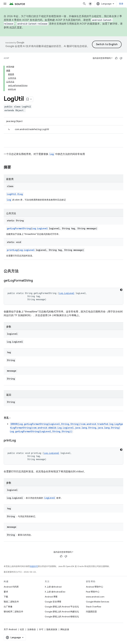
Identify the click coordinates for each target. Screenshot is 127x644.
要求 (6, 591)
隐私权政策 (51, 629)
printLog (12, 250)
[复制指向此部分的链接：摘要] (14, 167)
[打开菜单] (5, 3)
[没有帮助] (121, 58)
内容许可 (34, 566)
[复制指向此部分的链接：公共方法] (22, 271)
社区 (22, 629)
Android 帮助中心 (94, 586)
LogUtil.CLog (15, 194)
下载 (6, 596)
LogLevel (49, 497)
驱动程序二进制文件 (13, 611)
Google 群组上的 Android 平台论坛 (62, 606)
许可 (41, 629)
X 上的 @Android (53, 586)
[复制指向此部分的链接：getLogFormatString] (36, 281)
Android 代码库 (11, 586)
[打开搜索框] (84, 4)
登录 (121, 3)
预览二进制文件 (11, 601)
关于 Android (10, 629)
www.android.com (95, 596)
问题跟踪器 (91, 611)
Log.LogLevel (40, 228)
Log (52, 154)
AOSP (6, 58)
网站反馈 (64, 629)
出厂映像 (8, 606)
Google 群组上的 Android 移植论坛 (62, 616)
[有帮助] (116, 58)
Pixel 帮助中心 (92, 591)
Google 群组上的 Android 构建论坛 (62, 611)
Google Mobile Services (97, 601)
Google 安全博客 (53, 601)
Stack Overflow (93, 606)
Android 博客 (51, 596)
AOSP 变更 (15, 27)
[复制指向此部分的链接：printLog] (19, 441)
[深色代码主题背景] (121, 290)
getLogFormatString (19, 228)
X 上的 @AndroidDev (55, 591)
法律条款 (31, 629)
